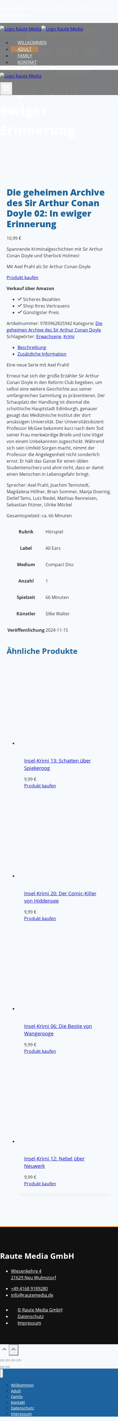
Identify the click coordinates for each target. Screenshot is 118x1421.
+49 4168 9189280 (54, 7)
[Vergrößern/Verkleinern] (2, 1360)
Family (25, 56)
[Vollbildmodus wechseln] (7, 1360)
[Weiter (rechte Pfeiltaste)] (7, 1367)
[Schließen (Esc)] (18, 1360)
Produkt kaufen (22, 277)
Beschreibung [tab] (32, 347)
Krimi (68, 336)
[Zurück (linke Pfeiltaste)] (2, 1367)
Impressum (29, 1323)
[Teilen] (13, 1360)
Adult (25, 49)
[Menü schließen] (1, 1373)
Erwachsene (48, 336)
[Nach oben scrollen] (4, 1350)
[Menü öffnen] (6, 88)
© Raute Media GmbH (40, 1310)
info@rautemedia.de (19, 7)
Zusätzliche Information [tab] (42, 354)
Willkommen (32, 43)
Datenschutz (31, 1316)
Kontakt (27, 62)
